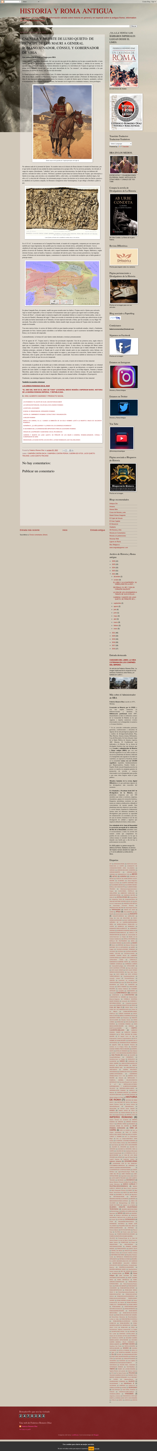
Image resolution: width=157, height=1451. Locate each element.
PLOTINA (117, 1232)
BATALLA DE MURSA (129, 938)
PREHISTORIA (113, 1244)
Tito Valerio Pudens (121, 1373)
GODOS (122, 1061)
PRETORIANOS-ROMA (116, 1246)
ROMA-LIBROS (133, 1304)
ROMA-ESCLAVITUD (115, 1294)
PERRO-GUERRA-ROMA (116, 1227)
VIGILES (112, 1391)
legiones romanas (115, 1161)
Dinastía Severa (125, 1019)
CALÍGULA (121, 951)
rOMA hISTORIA (124, 1275)
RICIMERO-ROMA (116, 1273)
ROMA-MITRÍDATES (130, 1308)
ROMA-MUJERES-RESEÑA (117, 1310)
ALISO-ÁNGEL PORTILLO (126, 891)
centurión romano (115, 978)
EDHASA (131, 1026)
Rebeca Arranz (115, 1252)
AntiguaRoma (133, 897)
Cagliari (111, 949)
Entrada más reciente (30, 530)
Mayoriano (134, 1194)
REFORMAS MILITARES (117, 1254)
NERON (120, 1213)
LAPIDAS (119, 1157)
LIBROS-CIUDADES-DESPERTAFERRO (120, 1167)
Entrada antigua (97, 530)
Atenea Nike (114, 509)
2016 (114, 649)
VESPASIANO (132, 1387)
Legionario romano (128, 1159)
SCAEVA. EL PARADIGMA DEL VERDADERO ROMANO (39, 411)
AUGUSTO (133, 914)
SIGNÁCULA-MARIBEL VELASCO (128, 1352)
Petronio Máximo (114, 1230)
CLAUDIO (121, 990)
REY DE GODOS (125, 1271)
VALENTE (131, 1381)
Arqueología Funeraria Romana (123, 905)
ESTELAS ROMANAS (122, 1051)
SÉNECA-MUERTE (115, 1344)
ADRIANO (112, 870)
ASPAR (111, 912)
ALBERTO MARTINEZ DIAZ (129, 882)
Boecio (114, 945)
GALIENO (132, 1055)
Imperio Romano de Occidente (119, 1119)
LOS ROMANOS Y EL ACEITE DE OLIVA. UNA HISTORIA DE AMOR (42, 402)
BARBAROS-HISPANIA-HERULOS (126, 930)
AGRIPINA (123, 876)
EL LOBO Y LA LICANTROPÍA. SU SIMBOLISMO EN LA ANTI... (125, 583)
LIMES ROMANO (126, 1173)
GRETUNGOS (113, 1069)
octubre (116, 580)
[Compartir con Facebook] (70, 450)
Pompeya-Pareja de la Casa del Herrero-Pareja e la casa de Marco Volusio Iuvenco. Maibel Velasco (123, 1240)
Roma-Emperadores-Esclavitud (126, 1292)
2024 (114, 567)
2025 (114, 564)
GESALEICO (131, 1059)
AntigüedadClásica (130, 899)
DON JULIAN (129, 1022)
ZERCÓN (134, 1400)
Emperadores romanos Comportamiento (120, 1038)
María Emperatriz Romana (118, 1190)
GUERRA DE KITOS (76, 453)
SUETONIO (118, 1358)
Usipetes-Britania (128, 1379)
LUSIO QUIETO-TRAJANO (39, 456)
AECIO (134, 874)
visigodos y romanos (115, 1396)
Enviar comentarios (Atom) (38, 535)
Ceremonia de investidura (126, 980)
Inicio (65, 530)
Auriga (111, 918)
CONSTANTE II (116, 995)
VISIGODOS (129, 1394)
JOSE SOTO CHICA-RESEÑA (129, 1144)
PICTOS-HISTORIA (126, 1230)
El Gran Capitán (115, 521)
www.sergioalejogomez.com (119, 547)
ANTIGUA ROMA (122, 897)
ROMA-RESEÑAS (124, 1323)
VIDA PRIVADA (116, 1389)
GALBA (125, 1055)
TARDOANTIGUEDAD (129, 1358)
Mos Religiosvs (115, 545)
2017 (114, 645)
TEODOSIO (122, 1360)
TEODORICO (113, 1360)
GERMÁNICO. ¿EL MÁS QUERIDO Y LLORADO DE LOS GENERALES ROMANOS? (47, 425)
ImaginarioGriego (119, 1114)
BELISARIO (127, 943)
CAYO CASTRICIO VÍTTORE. (118, 968)
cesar (122, 982)
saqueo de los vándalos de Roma (119, 1335)
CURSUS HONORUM (124, 1013)
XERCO (120, 1400)
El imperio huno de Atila (126, 1036)
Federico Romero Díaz (29, 1426)
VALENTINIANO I (115, 1383)
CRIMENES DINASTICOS (122, 1005)
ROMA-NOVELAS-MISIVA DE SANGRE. (126, 1315)
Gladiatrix (113, 527)
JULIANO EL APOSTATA (119, 1146)
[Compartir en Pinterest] (72, 450)
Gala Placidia (115, 1055)
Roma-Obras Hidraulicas (118, 1317)
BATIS (132, 941)
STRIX (111, 1358)
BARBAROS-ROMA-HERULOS (118, 932)
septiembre (117, 603)
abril (115, 619)
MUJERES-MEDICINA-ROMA (129, 1209)
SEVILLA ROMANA (124, 1350)
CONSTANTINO (129, 995)
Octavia (113, 1219)
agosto (116, 606)
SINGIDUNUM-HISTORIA (130, 1354)
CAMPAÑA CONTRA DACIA (37, 453)
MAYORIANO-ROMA (118, 1196)
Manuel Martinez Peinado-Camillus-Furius (121, 1182)
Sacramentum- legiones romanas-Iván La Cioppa (123, 1329)
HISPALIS (132, 1090)
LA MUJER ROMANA (29, 417)
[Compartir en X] (68, 450)
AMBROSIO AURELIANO (128, 893)
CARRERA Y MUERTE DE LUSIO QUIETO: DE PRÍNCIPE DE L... (124, 598)
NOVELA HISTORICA (122, 1215)
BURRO (133, 947)
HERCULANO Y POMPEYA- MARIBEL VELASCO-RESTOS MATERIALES (123, 1080)
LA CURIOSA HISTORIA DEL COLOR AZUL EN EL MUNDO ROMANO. (43, 405)
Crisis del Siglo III (116, 1007)
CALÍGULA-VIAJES (129, 953)
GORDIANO (131, 1061)
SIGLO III (134, 1350)
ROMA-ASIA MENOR (120, 1286)
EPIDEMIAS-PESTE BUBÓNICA (128, 1042)
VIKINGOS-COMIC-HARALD (126, 1391)
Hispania (112, 1092)
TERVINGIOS (113, 1364)
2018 (114, 642)
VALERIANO (113, 1385)
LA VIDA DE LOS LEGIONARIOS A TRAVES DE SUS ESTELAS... (125, 593)
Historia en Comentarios (118, 533)
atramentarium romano (122, 914)
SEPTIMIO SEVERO (128, 1344)
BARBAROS (131, 926)
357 (111, 863)
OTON (111, 1221)
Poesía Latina (127, 1232)
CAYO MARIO (120, 974)
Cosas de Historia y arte (118, 512)
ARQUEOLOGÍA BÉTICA (130, 903)
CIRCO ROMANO (122, 986)
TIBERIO (112, 1369)
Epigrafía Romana (129, 1044)
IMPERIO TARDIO (122, 1123)
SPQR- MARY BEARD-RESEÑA (119, 1356)
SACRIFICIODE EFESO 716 (119, 1331)
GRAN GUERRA (114, 1063)
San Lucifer (113, 1333)
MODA (133, 1203)
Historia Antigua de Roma (116, 1097)
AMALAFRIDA (113, 893)
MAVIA (125, 1192)
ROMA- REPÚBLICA (123, 1279)
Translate (125, 146)
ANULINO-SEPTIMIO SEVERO (118, 901)
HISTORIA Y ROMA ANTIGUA (66, 10)
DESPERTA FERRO (115, 1017)
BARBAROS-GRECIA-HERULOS (118, 928)
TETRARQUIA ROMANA (116, 1366)
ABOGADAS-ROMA (119, 863)
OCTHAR (120, 1219)
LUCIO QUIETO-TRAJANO (118, 1178)
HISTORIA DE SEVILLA (123, 1102)
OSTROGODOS (130, 1219)
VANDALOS (131, 1385)
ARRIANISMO (116, 909)
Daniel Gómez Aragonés (118, 515)
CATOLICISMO (131, 966)
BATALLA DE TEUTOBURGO (118, 941)
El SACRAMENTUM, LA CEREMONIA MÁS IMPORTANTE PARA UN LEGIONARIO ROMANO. (49, 428)
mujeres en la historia (129, 1205)
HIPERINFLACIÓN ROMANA (118, 1090)
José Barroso (114, 1144)
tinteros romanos (132, 1371)
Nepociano (112, 1213)
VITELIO (113, 1400)
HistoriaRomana (129, 1106)
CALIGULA (112, 951)
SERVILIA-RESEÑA (129, 1346)
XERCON (127, 1400)
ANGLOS (112, 897)
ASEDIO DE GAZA (129, 909)
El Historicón (114, 524)
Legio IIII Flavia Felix (129, 1157)
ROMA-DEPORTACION (116, 1290)
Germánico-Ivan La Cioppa (117, 1059)
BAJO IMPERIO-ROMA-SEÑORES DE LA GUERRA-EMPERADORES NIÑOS (123, 922)
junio (115, 613)
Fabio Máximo (133, 1051)
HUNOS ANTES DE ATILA (127, 1110)
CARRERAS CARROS (131, 963)
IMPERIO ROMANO (121, 1117)
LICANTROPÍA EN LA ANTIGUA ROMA (120, 1169)
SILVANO (119, 1354)
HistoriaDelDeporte (114, 1106)
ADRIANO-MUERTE (115, 872)
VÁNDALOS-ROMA (115, 1387)
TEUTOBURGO (131, 1366)
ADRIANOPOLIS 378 (123, 874)
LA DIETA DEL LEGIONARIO (31, 408)
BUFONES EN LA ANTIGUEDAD (119, 947)
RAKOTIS (127, 1250)
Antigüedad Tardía (117, 899)
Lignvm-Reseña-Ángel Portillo (126, 1171)
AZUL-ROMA (126, 918)
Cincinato (112, 986)
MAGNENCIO (130, 1180)
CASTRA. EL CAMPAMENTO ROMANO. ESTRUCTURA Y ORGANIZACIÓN (44, 414)
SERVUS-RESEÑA (115, 1348)
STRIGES (132, 1356)
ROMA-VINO (124, 1327)
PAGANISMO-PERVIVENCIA (126, 1221)
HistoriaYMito (113, 1108)
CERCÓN (112, 980)
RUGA (133, 1327)
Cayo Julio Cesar (132, 968)
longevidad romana (126, 1176)
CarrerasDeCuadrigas (117, 966)
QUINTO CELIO (132, 1248)
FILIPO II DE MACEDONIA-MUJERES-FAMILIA (124, 1053)
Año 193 (130, 901)
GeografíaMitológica (115, 1057)
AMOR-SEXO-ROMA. (115, 895)
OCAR (135, 1217)
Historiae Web (114, 539)
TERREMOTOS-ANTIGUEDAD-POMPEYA (121, 1362)
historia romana (130, 1104)
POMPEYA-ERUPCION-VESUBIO (126, 1234)
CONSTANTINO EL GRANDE (118, 997)
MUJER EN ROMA (115, 1205)
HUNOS (112, 1110)
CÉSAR (128, 982)
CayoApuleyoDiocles (129, 976)
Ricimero (135, 1271)
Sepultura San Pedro (116, 1346)
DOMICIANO (120, 1022)
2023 (114, 571)
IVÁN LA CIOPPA (125, 1130)
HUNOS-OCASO (114, 1112)
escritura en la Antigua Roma (119, 1046)
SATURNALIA (133, 1335)
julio (115, 609)
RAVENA (134, 1250)
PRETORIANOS (128, 1244)
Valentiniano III (129, 1383)
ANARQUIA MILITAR (129, 895)
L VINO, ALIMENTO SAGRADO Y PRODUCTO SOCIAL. (43, 396)
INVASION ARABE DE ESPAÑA (119, 1126)
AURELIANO (131, 916)
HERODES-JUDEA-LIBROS (127, 1088)
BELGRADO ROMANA (116, 943)
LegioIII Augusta (114, 1159)
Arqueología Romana (131, 907)
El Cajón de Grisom (116, 518)
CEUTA (122, 984)
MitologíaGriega (123, 1203)
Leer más (96, 1448)
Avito (118, 918)
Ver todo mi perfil (25, 1429)
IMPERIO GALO (131, 1114)
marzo (116, 622)
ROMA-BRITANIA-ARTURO (127, 1288)
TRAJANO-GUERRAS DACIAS (118, 1375)
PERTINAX (131, 1227)
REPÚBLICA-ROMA (124, 1259)
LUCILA (135, 1176)
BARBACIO (121, 926)
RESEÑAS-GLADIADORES (126, 1267)
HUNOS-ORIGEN (125, 1112)
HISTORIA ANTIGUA (129, 1094)
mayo (116, 616)
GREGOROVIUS (130, 1067)
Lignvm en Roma (115, 542)
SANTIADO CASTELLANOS (127, 1333)
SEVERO (126, 1348)
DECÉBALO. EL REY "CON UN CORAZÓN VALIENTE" (123, 588)
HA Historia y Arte (115, 530)
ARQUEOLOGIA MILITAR (116, 907)
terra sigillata (131, 1360)
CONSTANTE (133, 992)
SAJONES (132, 1331)
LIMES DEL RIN (114, 1173)
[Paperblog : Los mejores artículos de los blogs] (115, 319)
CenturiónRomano (129, 978)
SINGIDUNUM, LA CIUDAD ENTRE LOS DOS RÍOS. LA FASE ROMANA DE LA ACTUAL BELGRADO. (52, 440)
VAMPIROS (122, 1385)
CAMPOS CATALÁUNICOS (128, 957)
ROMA (127, 1273)
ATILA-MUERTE (128, 912)
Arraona (112, 506)
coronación (124, 1001)
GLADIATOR (113, 1061)
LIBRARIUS (131, 1165)
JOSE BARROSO (132, 1142)
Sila (112, 1354)
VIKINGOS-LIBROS (115, 1393)
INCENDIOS (132, 1123)
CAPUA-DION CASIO (116, 959)
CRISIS (133, 1005)
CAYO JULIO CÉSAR (117, 970)
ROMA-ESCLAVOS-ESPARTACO (126, 1296)
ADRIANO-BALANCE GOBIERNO (126, 870)
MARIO (130, 1190)
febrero (116, 625)
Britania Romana (130, 945)
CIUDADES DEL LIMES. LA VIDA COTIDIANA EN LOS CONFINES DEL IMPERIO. (123, 662)
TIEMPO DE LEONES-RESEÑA (126, 1369)
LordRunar (75, 1435)
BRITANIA (120, 945)
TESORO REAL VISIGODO (127, 1364)
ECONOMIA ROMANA (124, 1024)
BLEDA (135, 943)
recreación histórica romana (129, 1252)
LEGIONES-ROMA (130, 1161)
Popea (133, 1242)
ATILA (118, 912)
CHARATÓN (131, 984)
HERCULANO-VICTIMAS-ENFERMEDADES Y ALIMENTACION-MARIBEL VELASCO (123, 1086)
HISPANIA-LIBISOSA (122, 1092)
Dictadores (126, 1017)
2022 (114, 574)
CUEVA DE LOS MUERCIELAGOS (119, 1009)
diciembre (117, 576)
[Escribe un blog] (66, 450)
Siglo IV (113, 1352)
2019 (114, 639)
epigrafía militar (116, 1044)
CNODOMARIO (131, 990)
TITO (112, 1373)
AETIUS (114, 876)
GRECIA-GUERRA (123, 1065)
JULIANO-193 (120, 1151)
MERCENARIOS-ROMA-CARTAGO (119, 1201)
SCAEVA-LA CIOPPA (117, 1337)
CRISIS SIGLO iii (130, 1007)
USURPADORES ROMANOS (117, 1381)
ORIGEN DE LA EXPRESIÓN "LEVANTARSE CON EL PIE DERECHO (42, 432)
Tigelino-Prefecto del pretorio (117, 1371)
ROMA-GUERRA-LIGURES (124, 1300)
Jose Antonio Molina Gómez (117, 1142)
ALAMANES (121, 880)
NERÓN (127, 1213)
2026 (114, 561)
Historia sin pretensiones (118, 536)
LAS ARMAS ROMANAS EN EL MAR (36, 386)
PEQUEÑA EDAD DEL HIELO (127, 1225)
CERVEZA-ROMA (114, 982)
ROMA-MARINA (116, 1306)
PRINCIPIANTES (121, 1248)
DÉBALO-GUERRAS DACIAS (127, 1015)
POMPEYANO (124, 1242)
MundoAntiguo (115, 1211)
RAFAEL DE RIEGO (116, 1250)
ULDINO (115, 1379)
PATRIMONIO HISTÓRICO (117, 1223)
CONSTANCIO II (121, 993)
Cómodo (112, 992)
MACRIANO (120, 1180)
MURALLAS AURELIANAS (128, 1211)
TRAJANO (132, 1373)
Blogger (96, 1435)
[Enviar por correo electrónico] (64, 450)
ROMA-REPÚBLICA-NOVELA (129, 1319)
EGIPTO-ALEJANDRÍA (116, 1028)
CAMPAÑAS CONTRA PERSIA (57, 453)
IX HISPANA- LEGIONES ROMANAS (125, 1140)
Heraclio (121, 1077)
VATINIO (124, 1387)
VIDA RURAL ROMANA (129, 1389)
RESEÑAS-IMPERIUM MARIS (118, 1269)
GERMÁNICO (129, 1057)
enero (116, 628)
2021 (114, 633)
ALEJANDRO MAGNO (117, 884)
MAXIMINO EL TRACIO (122, 1194)
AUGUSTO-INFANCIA (118, 916)
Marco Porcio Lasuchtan (130, 1188)
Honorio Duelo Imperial (127, 1108)
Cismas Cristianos (123, 988)
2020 (114, 636)
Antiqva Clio (114, 503)
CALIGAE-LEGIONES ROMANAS (126, 949)
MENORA (132, 1198)
